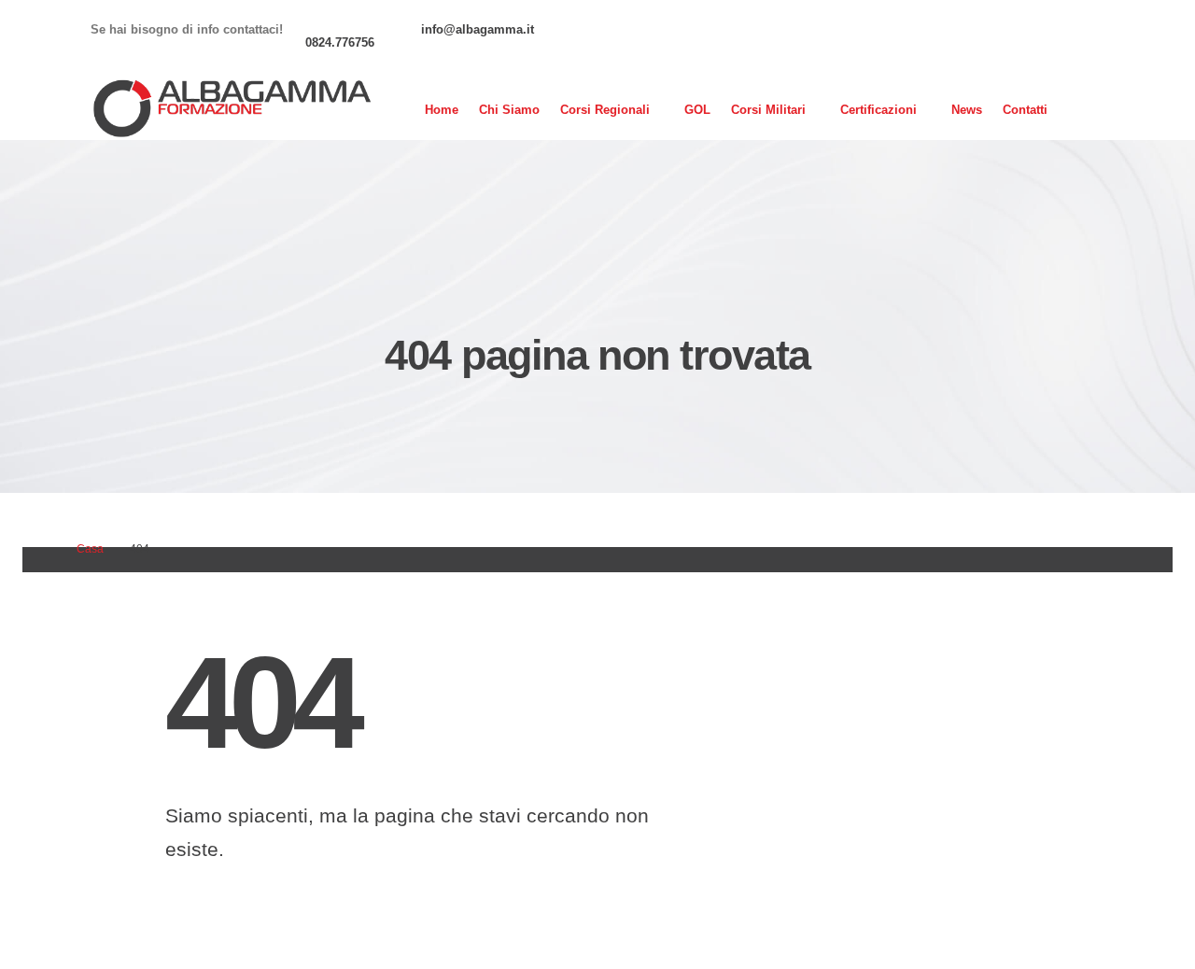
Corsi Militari (768, 110)
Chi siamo (509, 110)
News (966, 110)
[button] (1090, 110)
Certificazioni (878, 110)
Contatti (1025, 110)
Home (441, 110)
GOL (697, 110)
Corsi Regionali (605, 110)
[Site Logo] (231, 109)
